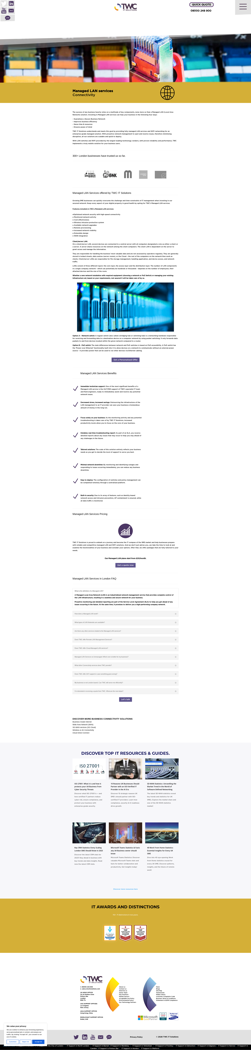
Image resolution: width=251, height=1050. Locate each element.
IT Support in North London (78, 1046)
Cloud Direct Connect (81, 733)
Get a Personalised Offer (126, 360)
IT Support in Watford (150, 1048)
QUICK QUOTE (201, 4)
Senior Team (123, 992)
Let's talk (125, 699)
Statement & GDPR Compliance (166, 1000)
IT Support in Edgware (207, 1046)
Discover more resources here (125, 889)
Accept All (38, 1042)
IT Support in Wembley (119, 1046)
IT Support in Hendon (130, 1048)
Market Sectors (124, 996)
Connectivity (84, 95)
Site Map (159, 991)
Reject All (25, 1042)
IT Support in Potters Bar (108, 1048)
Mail (11, 11)
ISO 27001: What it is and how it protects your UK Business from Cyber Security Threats (87, 786)
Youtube (4, 11)
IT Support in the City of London (50, 1046)
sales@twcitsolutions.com (91, 989)
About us (122, 987)
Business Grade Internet (82, 722)
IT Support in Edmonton (185, 1046)
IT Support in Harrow (226, 1046)
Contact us (122, 989)
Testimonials (160, 992)
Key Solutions (123, 994)
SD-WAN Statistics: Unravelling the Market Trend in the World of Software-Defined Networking (161, 786)
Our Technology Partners (127, 1002)
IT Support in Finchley (164, 1046)
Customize (12, 1042)
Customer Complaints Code (165, 996)
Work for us (123, 991)
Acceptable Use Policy (126, 998)
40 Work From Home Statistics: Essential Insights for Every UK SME (160, 850)
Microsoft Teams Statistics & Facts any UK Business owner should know (125, 850)
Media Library (160, 994)
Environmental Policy (126, 1000)
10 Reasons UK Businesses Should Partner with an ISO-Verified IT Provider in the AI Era (125, 786)
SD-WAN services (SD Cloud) (84, 727)
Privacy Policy (136, 1037)
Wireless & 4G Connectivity (83, 730)
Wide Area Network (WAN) (83, 725)
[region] (125, 58)
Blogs (158, 989)
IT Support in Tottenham (142, 1046)
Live (7, 18)
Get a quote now (125, 565)
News (158, 987)
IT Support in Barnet (101, 1046)
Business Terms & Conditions (166, 998)
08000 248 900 (201, 10)
